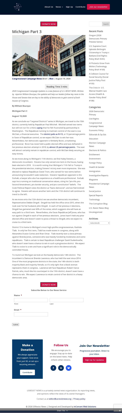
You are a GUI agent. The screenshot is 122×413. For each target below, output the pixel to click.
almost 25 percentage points (62, 147)
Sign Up (69, 7)
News (58, 7)
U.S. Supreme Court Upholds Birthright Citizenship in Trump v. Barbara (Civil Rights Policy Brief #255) (99, 52)
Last (52, 304)
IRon (51, 78)
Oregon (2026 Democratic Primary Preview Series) (98, 38)
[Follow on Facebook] (53, 368)
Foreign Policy (95, 163)
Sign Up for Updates (94, 360)
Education (93, 138)
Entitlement (94, 154)
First (16, 304)
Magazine (93, 179)
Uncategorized (95, 212)
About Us (49, 7)
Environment (95, 158)
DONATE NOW (49, 24)
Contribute (80, 7)
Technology (94, 199)
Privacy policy (79, 399)
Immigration (94, 171)
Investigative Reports (98, 175)
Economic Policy (96, 130)
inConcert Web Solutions (85, 406)
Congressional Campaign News (27, 78)
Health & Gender (96, 167)
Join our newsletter (98, 7)
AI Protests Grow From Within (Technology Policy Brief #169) (99, 66)
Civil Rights (94, 118)
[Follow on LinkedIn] (61, 368)
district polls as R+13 (53, 134)
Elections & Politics (97, 150)
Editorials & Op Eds (97, 134)
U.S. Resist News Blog (99, 208)
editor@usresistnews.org (60, 399)
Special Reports (96, 195)
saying (39, 127)
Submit (15, 325)
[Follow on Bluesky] (68, 368)
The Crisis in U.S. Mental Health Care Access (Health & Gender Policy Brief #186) (98, 94)
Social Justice (95, 191)
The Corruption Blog (98, 203)
